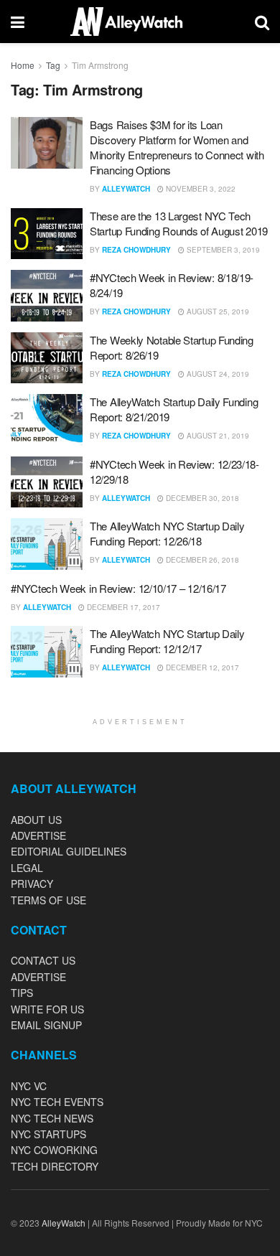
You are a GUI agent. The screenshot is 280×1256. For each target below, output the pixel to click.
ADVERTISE (38, 835)
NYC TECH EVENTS (57, 1102)
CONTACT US (43, 960)
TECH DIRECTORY (54, 1166)
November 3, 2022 (199, 189)
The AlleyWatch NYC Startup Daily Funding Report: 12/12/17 (167, 641)
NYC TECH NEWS (52, 1118)
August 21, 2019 (217, 436)
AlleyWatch (126, 189)
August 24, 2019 (217, 374)
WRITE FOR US (47, 1009)
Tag (53, 65)
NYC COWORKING (54, 1150)
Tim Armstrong (100, 65)
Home (22, 65)
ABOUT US (36, 819)
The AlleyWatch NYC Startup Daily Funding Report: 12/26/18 (167, 533)
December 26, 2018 (201, 560)
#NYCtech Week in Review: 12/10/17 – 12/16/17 (118, 588)
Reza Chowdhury (136, 250)
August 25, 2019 (217, 311)
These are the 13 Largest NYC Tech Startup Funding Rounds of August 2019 (179, 223)
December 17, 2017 (122, 607)
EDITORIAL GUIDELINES (68, 851)
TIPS (22, 992)
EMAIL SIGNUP (46, 1025)
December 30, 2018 (201, 498)
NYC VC (29, 1086)
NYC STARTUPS (48, 1134)
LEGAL (27, 868)
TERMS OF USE (48, 900)
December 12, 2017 (201, 667)
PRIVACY (32, 883)
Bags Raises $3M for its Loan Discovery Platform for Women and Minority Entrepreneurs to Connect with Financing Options (177, 147)
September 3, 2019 (222, 250)
